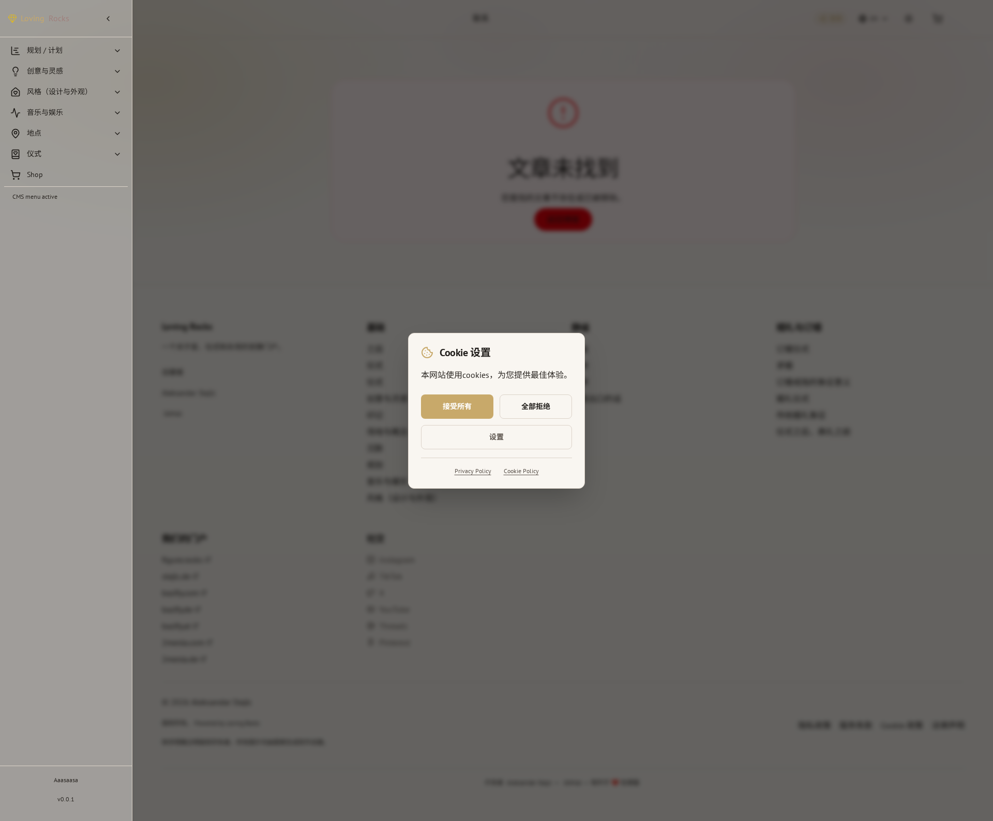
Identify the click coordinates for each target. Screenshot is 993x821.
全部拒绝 (535, 406)
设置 (496, 437)
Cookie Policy (521, 471)
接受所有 (457, 406)
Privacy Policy (473, 471)
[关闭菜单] (112, 18)
